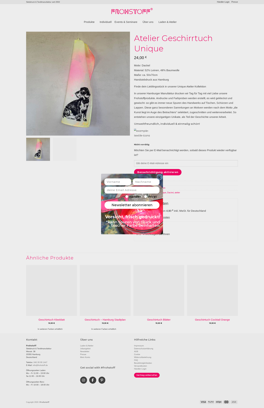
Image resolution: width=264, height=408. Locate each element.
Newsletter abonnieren (132, 205)
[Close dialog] (159, 177)
